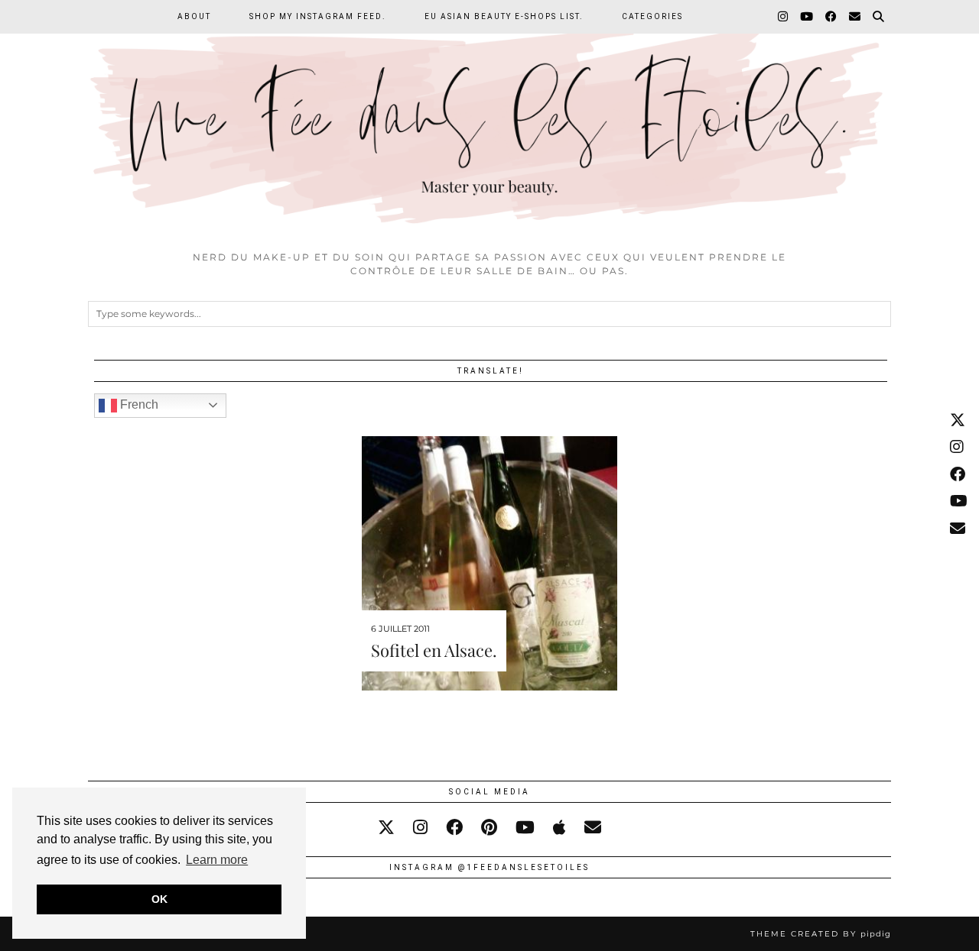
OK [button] (159, 899)
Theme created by (820, 934)
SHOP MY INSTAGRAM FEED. (317, 16)
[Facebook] (831, 17)
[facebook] (454, 827)
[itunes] (559, 827)
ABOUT (194, 16)
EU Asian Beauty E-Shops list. (504, 16)
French (137, 404)
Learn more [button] (217, 859)
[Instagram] (783, 17)
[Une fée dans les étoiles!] (489, 121)
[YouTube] (807, 17)
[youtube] (525, 827)
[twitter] (386, 827)
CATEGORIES (652, 16)
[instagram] (420, 827)
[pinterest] (489, 827)
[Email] (855, 17)
